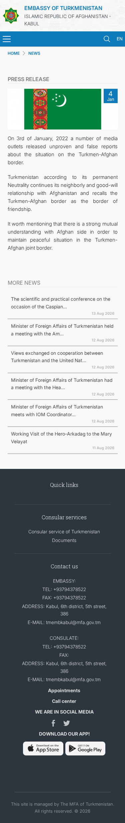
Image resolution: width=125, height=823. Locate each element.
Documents (64, 540)
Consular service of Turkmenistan (64, 531)
